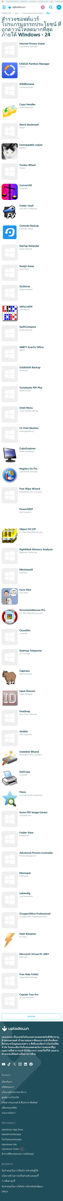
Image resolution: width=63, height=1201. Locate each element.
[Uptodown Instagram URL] (20, 1064)
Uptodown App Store (12, 1129)
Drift (51, 1)
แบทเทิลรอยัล (59, 1)
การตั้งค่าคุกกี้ (8, 1180)
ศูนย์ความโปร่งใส (10, 1097)
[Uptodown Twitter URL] (14, 1064)
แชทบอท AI (33, 1)
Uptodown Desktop (12, 1)
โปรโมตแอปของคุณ (11, 1139)
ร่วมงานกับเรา (9, 1112)
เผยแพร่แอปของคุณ (11, 1134)
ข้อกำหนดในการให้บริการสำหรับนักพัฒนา (22, 1186)
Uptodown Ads (9, 1144)
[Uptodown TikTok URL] (9, 1064)
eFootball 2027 (43, 1)
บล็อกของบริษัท (9, 1107)
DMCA (5, 1191)
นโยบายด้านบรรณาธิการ (14, 1092)
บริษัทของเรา (8, 1087)
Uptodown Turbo (12, 1148)
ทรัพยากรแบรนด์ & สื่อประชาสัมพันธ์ (19, 1102)
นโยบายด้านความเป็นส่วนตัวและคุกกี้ (20, 1175)
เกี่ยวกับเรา (7, 1081)
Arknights (24, 1)
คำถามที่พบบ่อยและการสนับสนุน (18, 1153)
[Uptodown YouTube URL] (3, 1064)
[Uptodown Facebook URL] (31, 1064)
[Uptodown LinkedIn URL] (25, 1064)
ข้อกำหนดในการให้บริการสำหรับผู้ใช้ (20, 1170)
